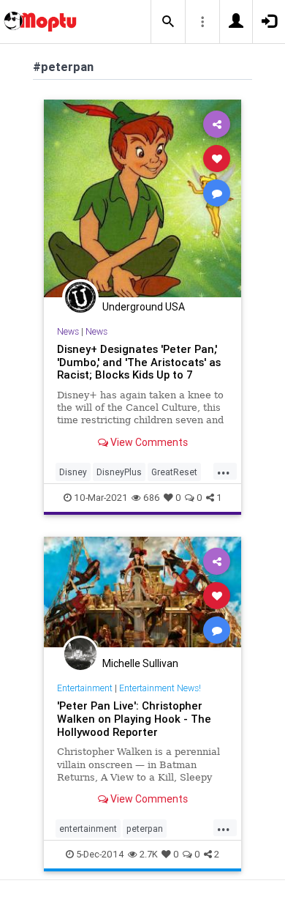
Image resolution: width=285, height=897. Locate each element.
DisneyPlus (119, 471)
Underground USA (143, 306)
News (68, 331)
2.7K (149, 854)
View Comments (148, 442)
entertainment (88, 828)
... (223, 471)
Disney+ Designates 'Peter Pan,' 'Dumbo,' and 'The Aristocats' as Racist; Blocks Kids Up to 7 (139, 362)
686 (151, 497)
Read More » (142, 198)
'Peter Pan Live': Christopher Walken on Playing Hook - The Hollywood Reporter (134, 719)
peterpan (144, 828)
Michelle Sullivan (140, 663)
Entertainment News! (160, 687)
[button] (168, 22)
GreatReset (174, 471)
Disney (73, 471)
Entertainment (85, 687)
